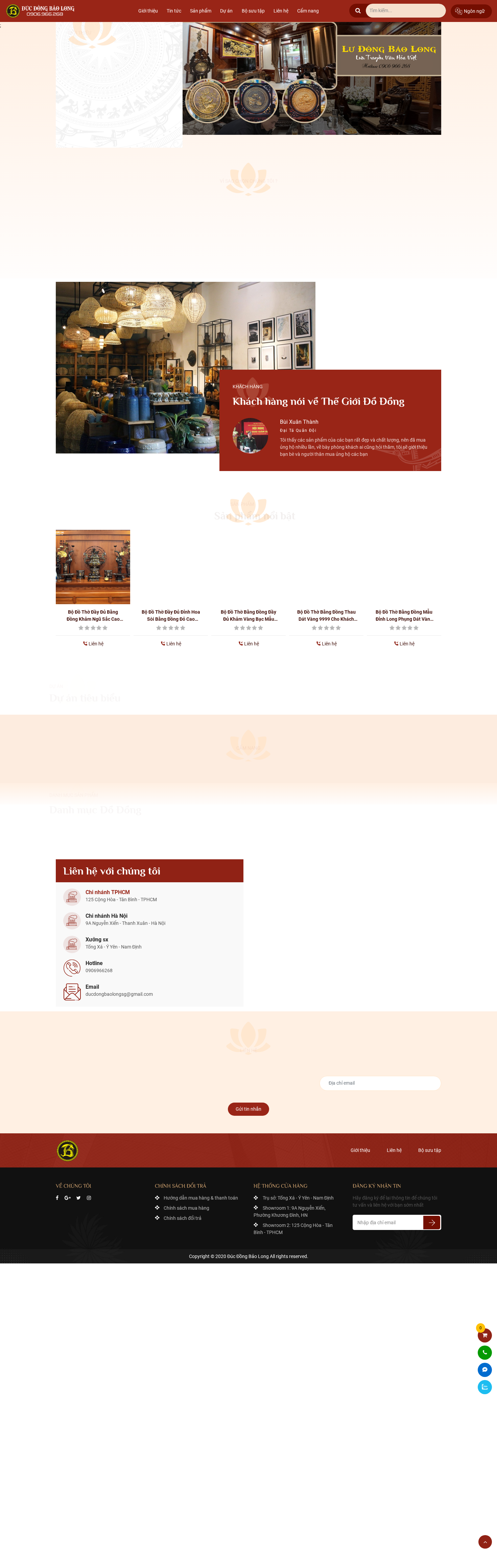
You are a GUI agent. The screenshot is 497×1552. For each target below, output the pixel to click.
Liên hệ (281, 11)
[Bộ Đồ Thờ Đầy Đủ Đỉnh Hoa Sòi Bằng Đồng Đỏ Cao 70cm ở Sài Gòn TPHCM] (94, 562)
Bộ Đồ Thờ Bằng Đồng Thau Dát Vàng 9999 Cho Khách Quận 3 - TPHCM (249, 611)
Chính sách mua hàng (186, 1203)
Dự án (226, 11)
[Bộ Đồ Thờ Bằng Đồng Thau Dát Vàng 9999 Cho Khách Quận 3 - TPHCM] (250, 562)
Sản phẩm (200, 11)
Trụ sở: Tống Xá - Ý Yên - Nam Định (298, 1193)
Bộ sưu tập (253, 11)
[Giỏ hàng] (485, 1335)
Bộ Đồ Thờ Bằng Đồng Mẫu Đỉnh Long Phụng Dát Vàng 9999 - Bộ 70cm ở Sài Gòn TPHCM (327, 611)
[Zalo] (485, 1387)
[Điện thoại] (485, 1352)
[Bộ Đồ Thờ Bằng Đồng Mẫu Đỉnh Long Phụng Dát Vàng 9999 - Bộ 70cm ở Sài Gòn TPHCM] (327, 562)
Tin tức (174, 11)
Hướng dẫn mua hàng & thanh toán (201, 1193)
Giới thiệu (148, 11)
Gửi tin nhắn (248, 1104)
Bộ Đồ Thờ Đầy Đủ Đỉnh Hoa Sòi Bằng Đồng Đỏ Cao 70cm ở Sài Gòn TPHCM (94, 611)
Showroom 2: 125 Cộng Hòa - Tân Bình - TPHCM (293, 1224)
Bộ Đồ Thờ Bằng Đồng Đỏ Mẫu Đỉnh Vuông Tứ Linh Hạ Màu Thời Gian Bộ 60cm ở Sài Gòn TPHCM (405, 611)
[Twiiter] (78, 1193)
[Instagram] (89, 1193)
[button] (194, 458)
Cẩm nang (308, 11)
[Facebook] (57, 1193)
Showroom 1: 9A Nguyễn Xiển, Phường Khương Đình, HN (290, 1207)
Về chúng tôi (88, 125)
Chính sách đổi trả (183, 1213)
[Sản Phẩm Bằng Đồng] (41, 11)
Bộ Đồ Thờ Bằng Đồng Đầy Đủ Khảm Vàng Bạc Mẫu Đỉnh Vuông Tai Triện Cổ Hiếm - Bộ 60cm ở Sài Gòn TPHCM (172, 611)
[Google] (68, 1193)
